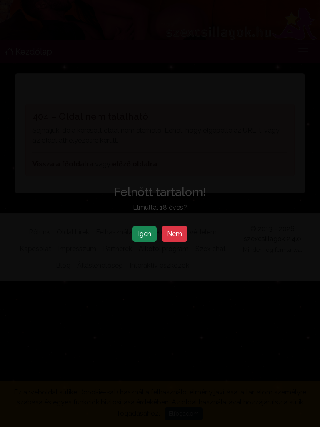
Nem (174, 234)
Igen (144, 234)
